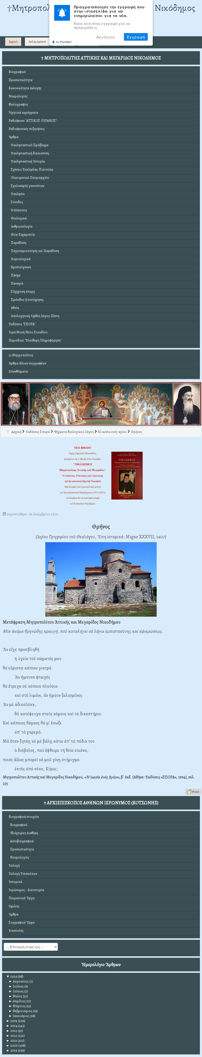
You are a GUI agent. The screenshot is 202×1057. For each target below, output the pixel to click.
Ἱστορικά (15, 881)
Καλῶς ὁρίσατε (37, 42)
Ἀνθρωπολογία (21, 226)
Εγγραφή (136, 36)
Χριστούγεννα (20, 267)
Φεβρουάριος (20, 1011)
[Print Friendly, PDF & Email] (193, 791)
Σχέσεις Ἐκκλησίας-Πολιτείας (31, 169)
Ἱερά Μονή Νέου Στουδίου (28, 332)
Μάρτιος (17, 1006)
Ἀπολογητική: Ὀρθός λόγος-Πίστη (34, 316)
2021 (11, 1040)
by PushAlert (63, 42)
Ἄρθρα (13, 137)
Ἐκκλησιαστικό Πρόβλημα (29, 145)
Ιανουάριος (19, 1016)
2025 (11, 1021)
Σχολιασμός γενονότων (26, 185)
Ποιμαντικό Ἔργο (22, 898)
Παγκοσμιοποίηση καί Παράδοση (34, 251)
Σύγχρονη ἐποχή (22, 291)
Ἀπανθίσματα (18, 371)
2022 (11, 1035)
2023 (11, 1030)
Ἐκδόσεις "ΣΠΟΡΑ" (22, 324)
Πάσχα (14, 275)
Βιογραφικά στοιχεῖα (24, 816)
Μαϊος (15, 996)
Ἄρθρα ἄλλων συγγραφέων (27, 363)
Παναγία (16, 283)
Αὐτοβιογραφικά (21, 841)
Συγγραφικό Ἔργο (22, 922)
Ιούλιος (16, 986)
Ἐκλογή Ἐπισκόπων (23, 873)
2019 (11, 1050)
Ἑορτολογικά (20, 259)
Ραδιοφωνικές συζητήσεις (27, 128)
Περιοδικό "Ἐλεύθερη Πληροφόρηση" (35, 340)
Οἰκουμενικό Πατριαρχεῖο (29, 177)
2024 (11, 1025)
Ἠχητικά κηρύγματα (23, 112)
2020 (12, 1045)
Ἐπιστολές (16, 930)
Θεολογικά (18, 218)
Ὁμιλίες (14, 906)
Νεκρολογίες (18, 96)
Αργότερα (105, 36)
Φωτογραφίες (18, 104)
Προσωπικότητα (21, 80)
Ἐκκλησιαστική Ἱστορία (27, 161)
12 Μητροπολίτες (21, 355)
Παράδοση (17, 242)
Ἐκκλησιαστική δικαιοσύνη (29, 153)
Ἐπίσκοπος (18, 210)
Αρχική (13, 42)
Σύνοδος (16, 202)
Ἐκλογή (14, 865)
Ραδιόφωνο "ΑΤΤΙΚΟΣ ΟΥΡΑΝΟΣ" (33, 120)
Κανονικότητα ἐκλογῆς (25, 88)
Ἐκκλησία (17, 194)
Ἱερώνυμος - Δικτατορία (26, 890)
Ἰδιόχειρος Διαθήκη (23, 833)
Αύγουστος (19, 981)
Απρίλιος (17, 1001)
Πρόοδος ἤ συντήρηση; (26, 299)
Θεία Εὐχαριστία (22, 234)
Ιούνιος (16, 991)
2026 (11, 976)
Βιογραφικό (17, 72)
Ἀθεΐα (14, 307)
